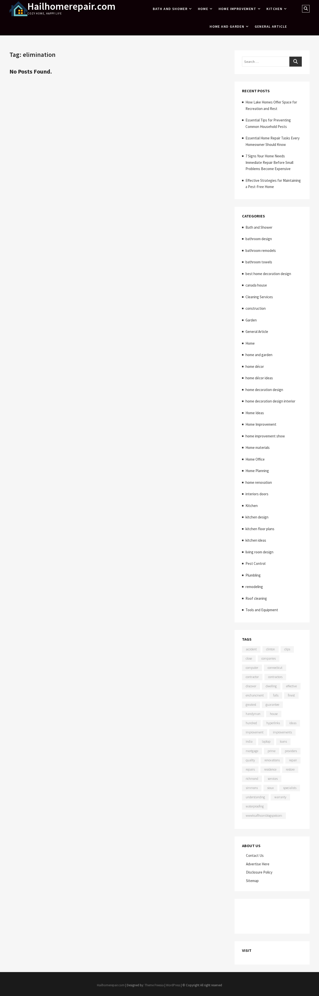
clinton (270, 649)
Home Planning (257, 470)
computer (252, 668)
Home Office (255, 459)
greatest (251, 704)
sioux (270, 788)
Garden (251, 320)
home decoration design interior (270, 401)
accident (251, 649)
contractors (275, 677)
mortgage (252, 751)
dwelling (271, 686)
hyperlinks (273, 723)
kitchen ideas (255, 540)
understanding (255, 797)
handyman (253, 714)
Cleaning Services (259, 297)
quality (250, 760)
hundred (251, 723)
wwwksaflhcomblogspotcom (264, 815)
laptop (266, 741)
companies (268, 658)
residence (270, 769)
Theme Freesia (154, 985)
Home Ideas (254, 412)
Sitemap (252, 880)
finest (291, 695)
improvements (282, 732)
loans (283, 741)
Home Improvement (237, 8)
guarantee (272, 704)
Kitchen (274, 8)
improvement (254, 732)
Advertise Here (257, 864)
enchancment (255, 695)
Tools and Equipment (261, 609)
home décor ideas (259, 378)
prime (271, 751)
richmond (252, 779)
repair (293, 760)
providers (291, 751)
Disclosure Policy (259, 872)
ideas (292, 723)
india (249, 741)
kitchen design (256, 517)
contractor (252, 677)
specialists (289, 788)
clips (287, 649)
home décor (254, 366)
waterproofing (255, 806)
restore (290, 769)
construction (255, 308)
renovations (272, 760)
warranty (280, 797)
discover (251, 686)
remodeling (254, 586)
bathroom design (258, 238)
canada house (256, 285)
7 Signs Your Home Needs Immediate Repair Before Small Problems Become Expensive (269, 162)
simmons (252, 788)
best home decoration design (268, 273)
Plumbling (253, 575)
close (249, 658)
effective (291, 686)
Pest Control (255, 563)
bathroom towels (258, 262)
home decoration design (264, 389)
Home (203, 8)
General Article (271, 26)
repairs (250, 769)
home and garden (227, 26)
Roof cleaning (256, 598)
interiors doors (256, 494)
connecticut (275, 668)
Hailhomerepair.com (71, 6)
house (274, 714)
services (273, 779)
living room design (259, 552)
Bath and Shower (170, 8)
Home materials (257, 447)
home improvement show (265, 436)
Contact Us (255, 855)
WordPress (173, 985)
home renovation (258, 482)
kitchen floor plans (259, 528)
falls (275, 695)
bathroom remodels (260, 250)
